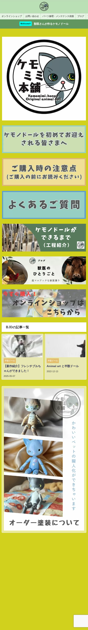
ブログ (80, 16)
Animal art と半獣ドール (63, 366)
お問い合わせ (32, 16)
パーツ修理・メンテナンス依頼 (58, 16)
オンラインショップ (12, 16)
